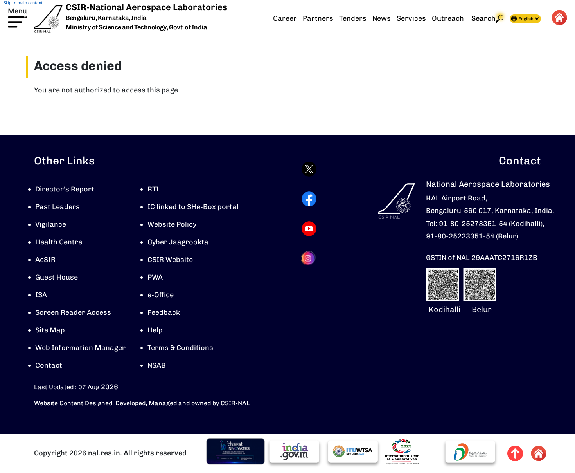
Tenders (353, 18)
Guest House (56, 277)
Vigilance (50, 224)
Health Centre (58, 242)
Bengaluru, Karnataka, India (106, 18)
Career (285, 18)
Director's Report (64, 189)
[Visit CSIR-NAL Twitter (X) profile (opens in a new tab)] (309, 169)
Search (483, 18)
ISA (41, 295)
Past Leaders (57, 206)
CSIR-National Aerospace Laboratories (146, 7)
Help (155, 330)
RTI (153, 189)
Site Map (50, 330)
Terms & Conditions (180, 347)
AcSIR (45, 259)
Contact (48, 365)
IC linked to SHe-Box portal (193, 206)
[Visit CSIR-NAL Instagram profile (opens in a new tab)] (309, 258)
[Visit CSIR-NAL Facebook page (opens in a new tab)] (309, 199)
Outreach (448, 18)
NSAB (156, 365)
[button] (17, 17)
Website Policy (171, 224)
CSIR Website (170, 259)
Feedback (163, 312)
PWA (155, 277)
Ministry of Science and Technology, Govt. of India (136, 27)
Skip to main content (23, 2)
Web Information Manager (80, 347)
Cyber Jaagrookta (177, 242)
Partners (318, 18)
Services (411, 18)
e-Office (160, 295)
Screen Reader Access (73, 312)
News (381, 18)
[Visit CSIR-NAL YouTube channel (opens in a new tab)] (309, 229)
